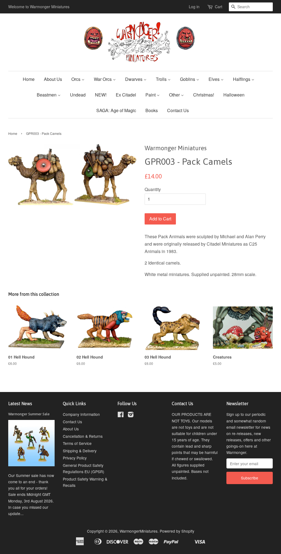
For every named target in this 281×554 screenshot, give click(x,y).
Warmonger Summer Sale (29, 414)
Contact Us (178, 110)
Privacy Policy (75, 458)
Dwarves (134, 79)
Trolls (162, 79)
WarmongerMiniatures (139, 531)
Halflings (242, 79)
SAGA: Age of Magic (116, 110)
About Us (53, 79)
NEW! (100, 95)
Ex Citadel (126, 95)
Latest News (20, 403)
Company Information (81, 414)
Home (29, 79)
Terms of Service (77, 443)
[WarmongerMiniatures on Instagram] (131, 415)
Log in (194, 6)
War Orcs (103, 79)
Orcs (76, 79)
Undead (78, 95)
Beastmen (47, 95)
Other (175, 95)
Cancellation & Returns (83, 436)
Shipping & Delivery (80, 450)
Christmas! (203, 95)
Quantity (153, 189)
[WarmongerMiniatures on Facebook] (120, 415)
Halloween (234, 95)
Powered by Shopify (177, 531)
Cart (218, 6)
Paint (151, 95)
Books (151, 110)
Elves (215, 79)
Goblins (188, 79)
